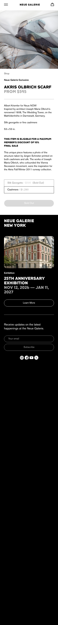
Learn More (29, 303)
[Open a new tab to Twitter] (36, 358)
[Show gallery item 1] (23, 64)
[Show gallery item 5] (34, 64)
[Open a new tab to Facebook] (27, 358)
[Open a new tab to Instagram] (22, 358)
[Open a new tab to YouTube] (31, 358)
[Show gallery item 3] (29, 64)
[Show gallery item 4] (32, 64)
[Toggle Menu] (6, 4)
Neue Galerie (30, 5)
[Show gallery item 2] (26, 64)
